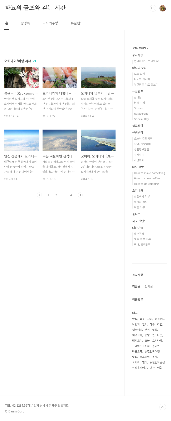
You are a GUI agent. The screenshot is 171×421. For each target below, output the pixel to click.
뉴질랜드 (77, 22)
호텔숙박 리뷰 (142, 196)
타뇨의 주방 (139, 68)
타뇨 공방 (138, 167)
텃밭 (147, 335)
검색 (153, 8)
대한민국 (137, 228)
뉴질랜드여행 (152, 351)
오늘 (147, 340)
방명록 (25, 22)
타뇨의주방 (50, 22)
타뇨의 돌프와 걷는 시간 (35, 8)
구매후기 (139, 155)
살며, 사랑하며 (142, 144)
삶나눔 (138, 97)
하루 (152, 324)
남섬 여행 (139, 103)
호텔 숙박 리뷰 (142, 239)
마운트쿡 (137, 351)
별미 (144, 362)
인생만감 (137, 132)
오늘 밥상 (139, 74)
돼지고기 (137, 340)
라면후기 (139, 160)
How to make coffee (147, 178)
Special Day (141, 119)
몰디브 (136, 214)
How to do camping (146, 184)
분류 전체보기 (140, 48)
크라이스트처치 (141, 346)
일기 (144, 324)
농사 (154, 357)
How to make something (149, 173)
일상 (154, 330)
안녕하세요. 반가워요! (146, 61)
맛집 (134, 357)
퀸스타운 (157, 335)
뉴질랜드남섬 (157, 362)
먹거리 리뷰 (140, 202)
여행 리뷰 (139, 207)
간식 (147, 330)
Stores (138, 108)
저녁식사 (137, 335)
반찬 (152, 368)
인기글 (149, 286)
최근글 (136, 286)
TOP (162, 407)
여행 (159, 368)
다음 (80, 194)
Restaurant (141, 113)
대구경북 (139, 234)
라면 (159, 324)
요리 (149, 319)
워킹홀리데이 (139, 368)
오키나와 (137, 190)
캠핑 (142, 319)
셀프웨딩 (137, 126)
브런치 (136, 324)
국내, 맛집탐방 (142, 244)
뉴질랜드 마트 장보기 (146, 84)
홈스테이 (145, 357)
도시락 (136, 362)
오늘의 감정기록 (143, 138)
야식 (134, 319)
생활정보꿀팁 (141, 149)
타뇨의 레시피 (142, 79)
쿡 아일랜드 (139, 221)
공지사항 (137, 55)
